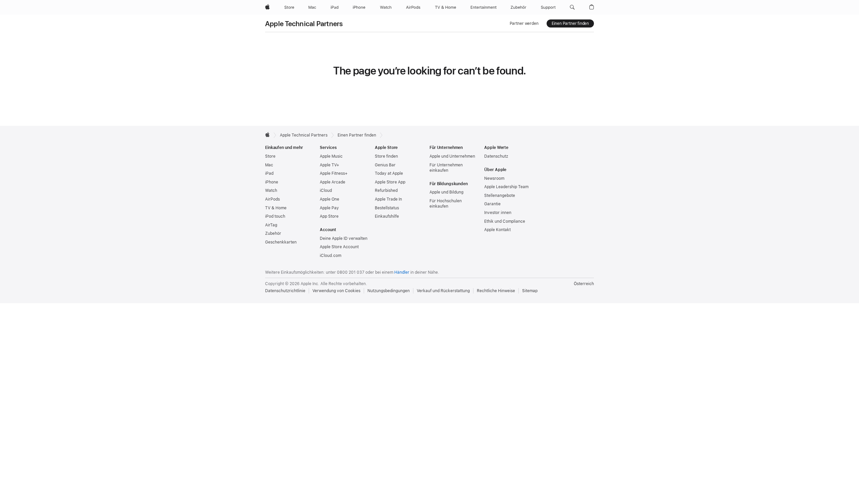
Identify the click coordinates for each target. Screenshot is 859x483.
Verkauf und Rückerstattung (443, 290)
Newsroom (494, 178)
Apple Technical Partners (304, 23)
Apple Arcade (332, 182)
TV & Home (276, 208)
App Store (329, 216)
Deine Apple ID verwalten (343, 238)
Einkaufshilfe (387, 216)
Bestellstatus (387, 208)
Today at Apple (389, 173)
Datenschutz (496, 156)
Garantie (492, 204)
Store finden (386, 156)
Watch (271, 190)
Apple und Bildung (446, 192)
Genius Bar (385, 165)
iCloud (326, 190)
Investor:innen (497, 212)
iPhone (271, 182)
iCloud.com (330, 255)
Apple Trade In (388, 199)
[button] (572, 7)
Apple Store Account (339, 247)
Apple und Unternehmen (452, 156)
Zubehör (273, 233)
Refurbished (386, 190)
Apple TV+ (329, 165)
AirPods (272, 199)
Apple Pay (329, 208)
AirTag (271, 225)
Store (270, 156)
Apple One (329, 199)
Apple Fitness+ (334, 173)
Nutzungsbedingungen (388, 290)
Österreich (584, 283)
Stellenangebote (499, 195)
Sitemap (530, 290)
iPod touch (275, 216)
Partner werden (524, 23)
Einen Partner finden (570, 23)
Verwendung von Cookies (336, 290)
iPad (269, 173)
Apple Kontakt (497, 229)
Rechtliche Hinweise (496, 290)
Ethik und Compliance (504, 221)
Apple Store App (390, 182)
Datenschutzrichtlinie (285, 290)
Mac (269, 165)
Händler (401, 272)
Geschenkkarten (281, 242)
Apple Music (331, 156)
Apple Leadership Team (506, 186)
